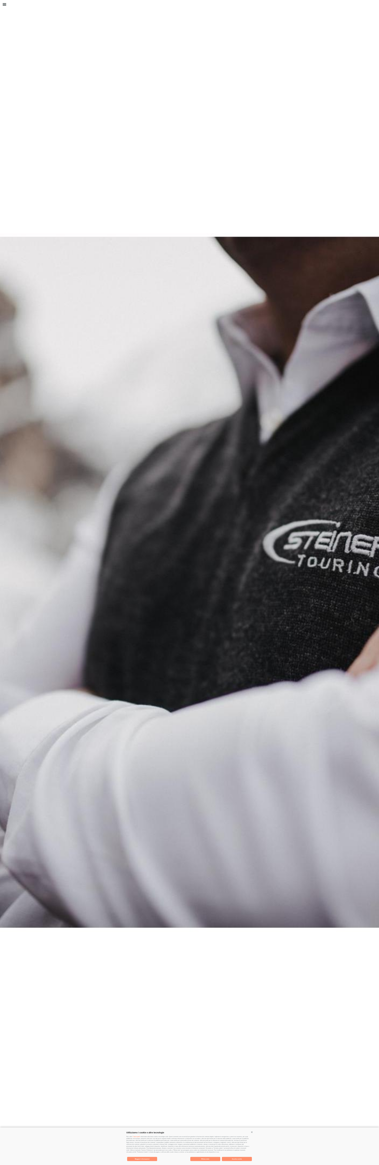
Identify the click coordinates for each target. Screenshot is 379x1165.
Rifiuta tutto (205, 1159)
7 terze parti (136, 1136)
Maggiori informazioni (142, 1159)
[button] (252, 1132)
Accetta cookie (237, 1159)
